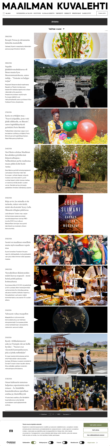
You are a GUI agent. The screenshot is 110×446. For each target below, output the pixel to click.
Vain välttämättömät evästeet (95, 435)
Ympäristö (59, 13)
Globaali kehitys (48, 13)
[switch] (51, 442)
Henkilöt (67, 13)
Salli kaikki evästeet (95, 425)
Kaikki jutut (86, 13)
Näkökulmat (76, 13)
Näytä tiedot (91, 442)
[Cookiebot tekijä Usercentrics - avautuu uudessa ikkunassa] (11, 442)
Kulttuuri (37, 13)
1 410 (58, 414)
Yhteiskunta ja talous (24, 13)
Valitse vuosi (55, 28)
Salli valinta (95, 430)
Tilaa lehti (102, 13)
